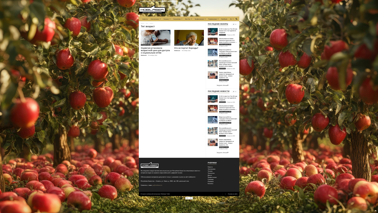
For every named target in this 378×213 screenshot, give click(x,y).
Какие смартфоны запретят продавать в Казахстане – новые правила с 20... (226, 74)
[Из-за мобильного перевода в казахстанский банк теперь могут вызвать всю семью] (213, 63)
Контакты (210, 183)
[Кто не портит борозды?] (189, 38)
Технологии (177, 19)
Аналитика (177, 45)
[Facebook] (230, 1)
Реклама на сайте (232, 194)
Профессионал (199, 19)
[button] (236, 19)
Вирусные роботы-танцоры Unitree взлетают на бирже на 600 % (228, 51)
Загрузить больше (222, 85)
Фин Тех (187, 19)
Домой (142, 23)
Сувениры (211, 179)
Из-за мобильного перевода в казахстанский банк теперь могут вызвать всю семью (228, 63)
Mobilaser (144, 55)
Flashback (224, 19)
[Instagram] (233, 1)
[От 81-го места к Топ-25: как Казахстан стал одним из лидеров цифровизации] (213, 31)
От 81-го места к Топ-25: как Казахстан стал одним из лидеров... (228, 30)
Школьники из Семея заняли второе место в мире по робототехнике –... (228, 40)
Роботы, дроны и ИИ (225, 44)
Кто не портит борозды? (186, 48)
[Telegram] (236, 1)
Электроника (155, 19)
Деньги (210, 175)
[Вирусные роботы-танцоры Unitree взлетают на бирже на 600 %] (213, 52)
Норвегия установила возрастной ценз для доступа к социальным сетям (155, 50)
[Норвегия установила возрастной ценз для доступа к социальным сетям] (155, 38)
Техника (166, 19)
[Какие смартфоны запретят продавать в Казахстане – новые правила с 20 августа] (213, 75)
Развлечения (212, 19)
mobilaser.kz (191, 177)
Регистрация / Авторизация (167, 1)
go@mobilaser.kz (157, 185)
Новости (145, 19)
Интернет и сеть (145, 45)
